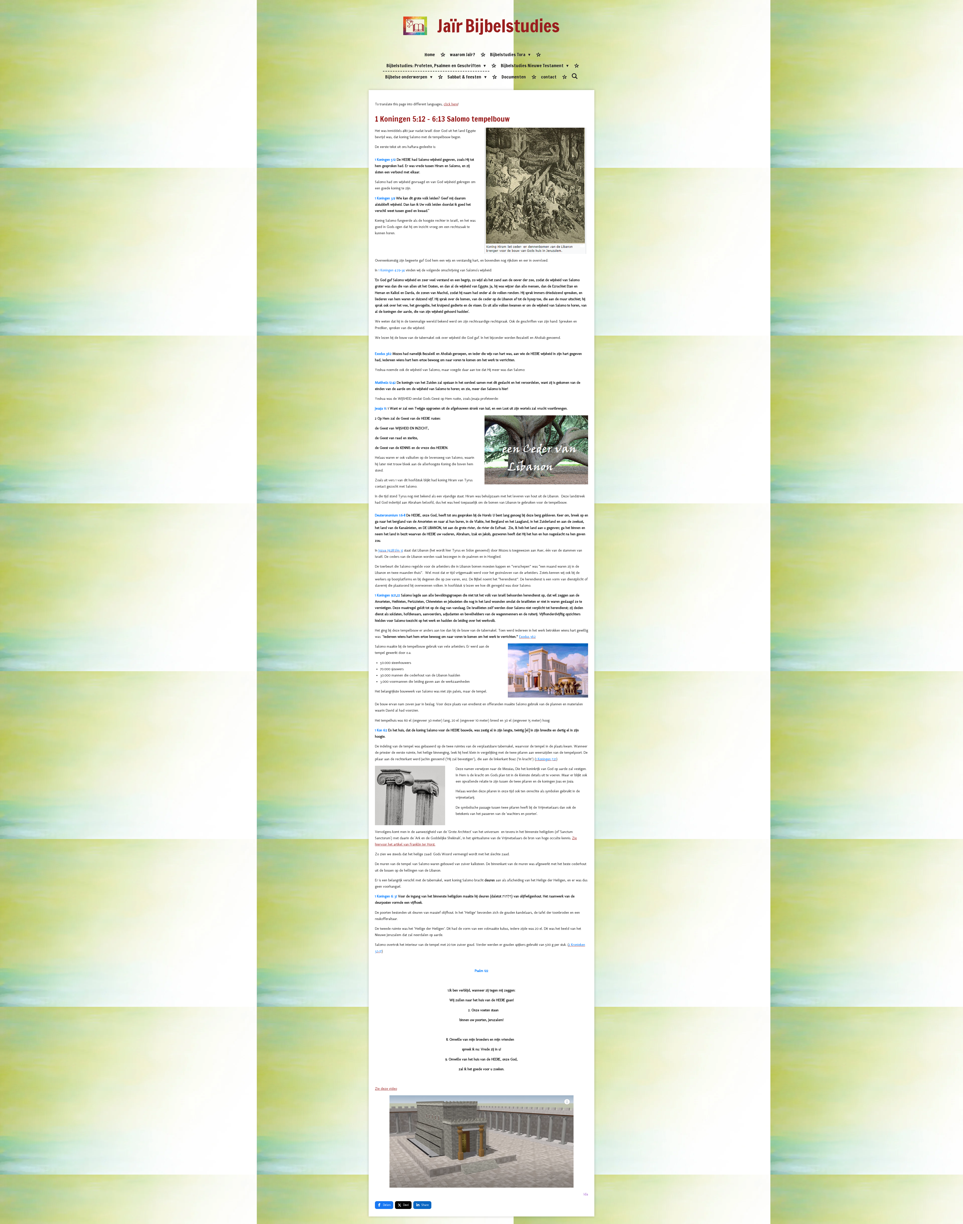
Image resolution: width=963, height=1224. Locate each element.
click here (451, 104)
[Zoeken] (574, 76)
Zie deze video (386, 1089)
